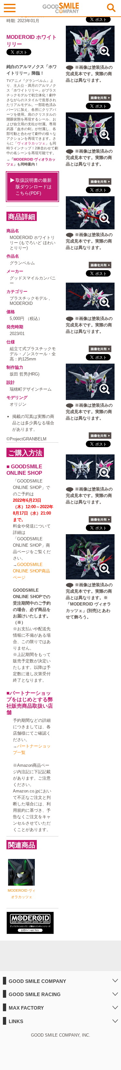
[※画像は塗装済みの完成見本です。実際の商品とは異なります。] (90, 58)
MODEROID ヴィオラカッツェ (21, 894)
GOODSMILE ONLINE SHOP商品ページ (31, 571)
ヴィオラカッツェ (31, 143)
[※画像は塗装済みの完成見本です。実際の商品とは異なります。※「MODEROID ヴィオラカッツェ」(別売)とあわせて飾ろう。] (90, 576)
